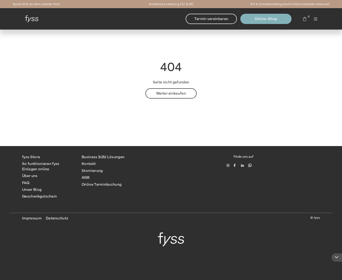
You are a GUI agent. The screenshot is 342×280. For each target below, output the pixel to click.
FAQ (25, 183)
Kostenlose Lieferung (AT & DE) (171, 4)
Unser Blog (31, 189)
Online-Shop (266, 19)
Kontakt (89, 163)
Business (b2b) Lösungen (103, 157)
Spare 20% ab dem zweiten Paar (36, 4)
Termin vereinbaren (211, 19)
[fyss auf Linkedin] (243, 165)
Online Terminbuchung (101, 184)
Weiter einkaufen (171, 93)
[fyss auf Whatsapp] (250, 165)
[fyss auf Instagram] (228, 165)
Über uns (30, 176)
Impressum (32, 218)
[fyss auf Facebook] (235, 165)
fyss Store (31, 157)
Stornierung (92, 170)
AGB (85, 177)
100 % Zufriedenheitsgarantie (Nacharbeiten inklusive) (290, 4)
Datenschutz (57, 218)
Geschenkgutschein (39, 196)
